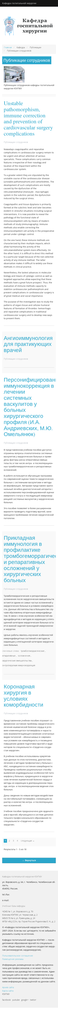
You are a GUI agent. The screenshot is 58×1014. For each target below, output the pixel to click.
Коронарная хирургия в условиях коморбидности (23, 695)
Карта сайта (7, 990)
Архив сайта (8, 987)
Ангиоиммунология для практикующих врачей (28, 344)
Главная (8, 47)
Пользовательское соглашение (17, 955)
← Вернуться (29, 860)
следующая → (28, 840)
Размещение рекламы (12, 959)
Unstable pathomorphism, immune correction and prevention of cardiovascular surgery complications (28, 118)
